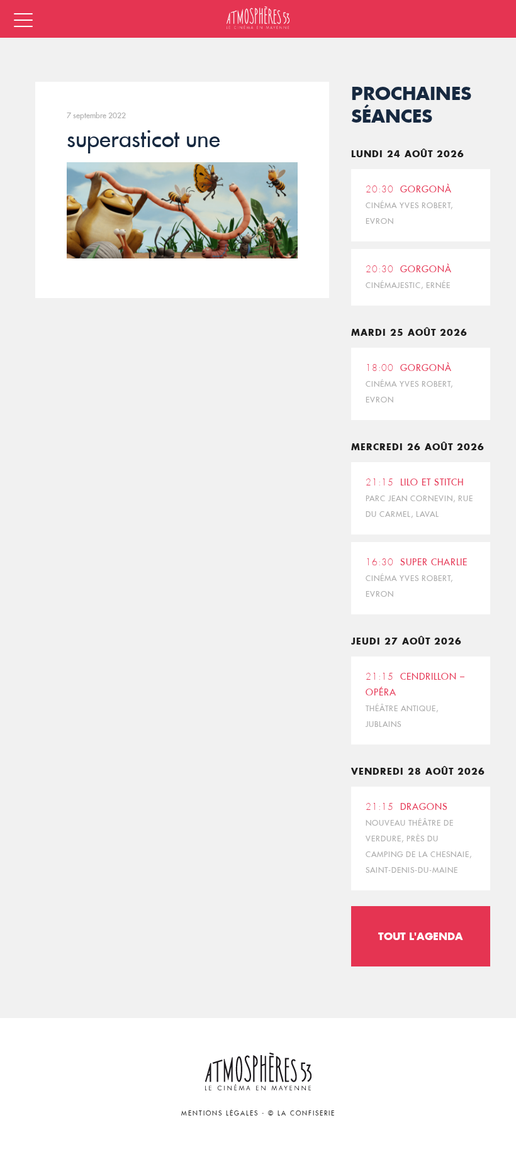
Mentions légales (220, 1113)
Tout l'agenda (420, 936)
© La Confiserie (301, 1113)
